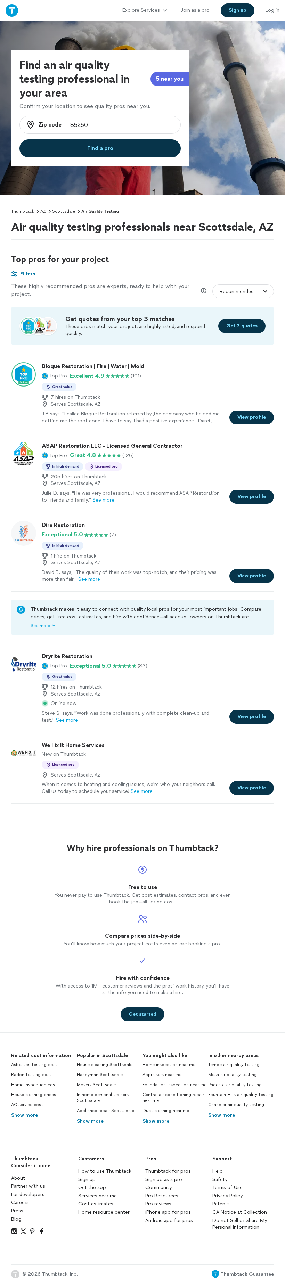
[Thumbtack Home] (12, 10)
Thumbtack (22, 211)
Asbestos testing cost (34, 1064)
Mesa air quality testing (232, 1074)
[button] (54, 376)
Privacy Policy (227, 1196)
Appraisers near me (161, 1074)
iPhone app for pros (168, 1212)
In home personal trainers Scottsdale (103, 1097)
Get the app (92, 1187)
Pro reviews (158, 1204)
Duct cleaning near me (165, 1110)
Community (158, 1187)
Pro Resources (161, 1196)
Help (217, 1171)
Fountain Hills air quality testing (241, 1094)
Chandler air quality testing (236, 1104)
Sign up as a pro (163, 1180)
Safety (219, 1180)
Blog (16, 1219)
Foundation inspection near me (174, 1084)
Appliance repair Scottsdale (105, 1110)
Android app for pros (169, 1221)
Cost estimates (95, 1204)
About (18, 1178)
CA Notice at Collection (239, 1212)
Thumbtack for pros (168, 1171)
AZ (43, 211)
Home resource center (104, 1212)
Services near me (97, 1196)
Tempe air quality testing (234, 1064)
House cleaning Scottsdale (104, 1064)
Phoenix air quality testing (235, 1084)
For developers (27, 1194)
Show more (24, 1115)
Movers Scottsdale (96, 1084)
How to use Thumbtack (104, 1171)
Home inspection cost (34, 1084)
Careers (20, 1202)
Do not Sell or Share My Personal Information (239, 1224)
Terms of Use (227, 1187)
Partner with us (28, 1186)
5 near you (170, 78)
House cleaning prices (33, 1094)
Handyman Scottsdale (100, 1074)
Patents (221, 1204)
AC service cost (27, 1104)
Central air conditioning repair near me (173, 1097)
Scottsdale (63, 211)
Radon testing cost (31, 1074)
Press (17, 1211)
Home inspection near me (168, 1064)
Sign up (87, 1180)
